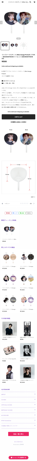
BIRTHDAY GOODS (6, 410)
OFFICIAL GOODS (6, 405)
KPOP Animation (6, 420)
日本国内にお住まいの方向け (18, 122)
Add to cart (18, 117)
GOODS (3, 399)
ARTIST (3, 394)
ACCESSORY (5, 415)
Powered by (16, 444)
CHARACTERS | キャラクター (9, 426)
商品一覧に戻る (18, 434)
